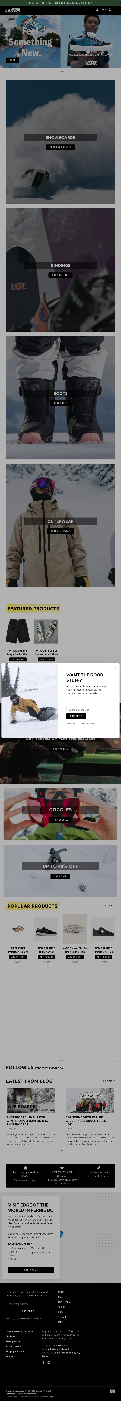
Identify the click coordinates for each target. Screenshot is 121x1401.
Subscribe (76, 716)
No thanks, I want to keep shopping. (81, 723)
